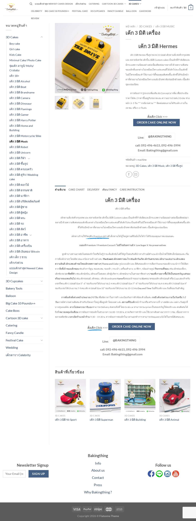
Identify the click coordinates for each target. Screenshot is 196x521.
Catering (94, 3)
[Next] (113, 58)
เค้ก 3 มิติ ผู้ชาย (18, 207)
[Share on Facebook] (129, 174)
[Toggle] (41, 37)
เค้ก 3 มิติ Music (18, 141)
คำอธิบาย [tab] (60, 189)
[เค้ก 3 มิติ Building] (139, 396)
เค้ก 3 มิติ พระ (17, 218)
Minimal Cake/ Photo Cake (25, 60)
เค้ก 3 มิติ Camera (19, 98)
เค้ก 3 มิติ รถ (16, 223)
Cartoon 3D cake (17, 318)
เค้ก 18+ (14, 75)
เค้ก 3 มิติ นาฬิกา (19, 195)
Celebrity (36, 11)
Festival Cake (14, 340)
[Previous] (61, 58)
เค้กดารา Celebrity (18, 355)
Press (98, 485)
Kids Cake (15, 54)
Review (35, 18)
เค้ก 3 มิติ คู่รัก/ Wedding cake (23, 177)
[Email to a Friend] (136, 174)
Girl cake (14, 49)
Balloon (131, 11)
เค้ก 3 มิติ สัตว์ (17, 229)
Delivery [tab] (93, 189)
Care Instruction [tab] (132, 189)
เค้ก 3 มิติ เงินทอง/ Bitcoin (24, 251)
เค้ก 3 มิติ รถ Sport (66, 419)
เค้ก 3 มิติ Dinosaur (20, 103)
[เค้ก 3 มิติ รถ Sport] (70, 396)
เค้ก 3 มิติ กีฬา (17, 158)
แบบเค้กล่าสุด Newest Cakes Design (54, 3)
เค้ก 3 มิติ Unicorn (19, 152)
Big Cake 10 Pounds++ (57, 11)
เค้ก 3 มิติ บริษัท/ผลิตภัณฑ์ (24, 201)
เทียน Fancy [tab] (109, 189)
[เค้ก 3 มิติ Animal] (174, 396)
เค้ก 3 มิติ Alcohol (19, 81)
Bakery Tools (14, 288)
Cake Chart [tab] (77, 189)
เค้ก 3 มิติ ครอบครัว (21, 169)
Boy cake (14, 43)
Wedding (12, 347)
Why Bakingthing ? (98, 492)
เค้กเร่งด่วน (80, 3)
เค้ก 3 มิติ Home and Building (21, 128)
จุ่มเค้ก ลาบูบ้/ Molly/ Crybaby (21, 68)
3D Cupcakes (97, 11)
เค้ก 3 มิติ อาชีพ (18, 234)
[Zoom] (60, 88)
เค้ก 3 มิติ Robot (18, 147)
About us (98, 470)
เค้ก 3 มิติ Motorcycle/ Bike (25, 135)
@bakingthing (160, 136)
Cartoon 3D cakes (112, 3)
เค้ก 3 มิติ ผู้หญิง (18, 212)
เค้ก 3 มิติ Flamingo (20, 109)
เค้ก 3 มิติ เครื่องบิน (20, 245)
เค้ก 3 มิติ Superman (101, 419)
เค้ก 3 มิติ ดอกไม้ (19, 184)
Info (98, 463)
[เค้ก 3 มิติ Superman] (105, 396)
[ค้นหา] (31, 3)
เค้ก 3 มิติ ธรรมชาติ (20, 190)
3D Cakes (134, 3)
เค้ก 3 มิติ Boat (17, 86)
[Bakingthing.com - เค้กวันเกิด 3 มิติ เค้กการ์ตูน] (13, 7)
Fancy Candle (115, 11)
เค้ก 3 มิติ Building (135, 419)
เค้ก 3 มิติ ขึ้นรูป (18, 163)
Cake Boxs (145, 11)
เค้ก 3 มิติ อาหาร (19, 240)
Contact (98, 477)
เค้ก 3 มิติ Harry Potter (22, 120)
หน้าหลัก (130, 26)
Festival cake (80, 11)
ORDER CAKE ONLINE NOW (156, 122)
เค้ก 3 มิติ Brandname (21, 92)
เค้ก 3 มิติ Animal (169, 419)
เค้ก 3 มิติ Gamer (19, 114)
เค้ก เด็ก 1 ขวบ (18, 257)
